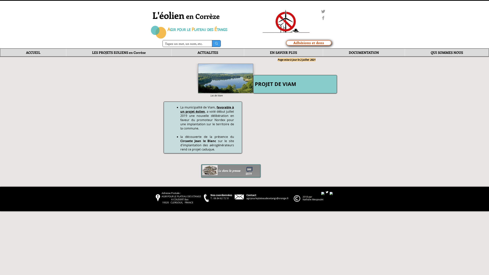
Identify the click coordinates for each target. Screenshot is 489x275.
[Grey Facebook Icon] (323, 18)
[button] (119, 52)
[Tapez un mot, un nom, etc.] (216, 43)
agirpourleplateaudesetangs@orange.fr (267, 198)
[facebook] (322, 193)
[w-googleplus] (331, 193)
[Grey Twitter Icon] (323, 11)
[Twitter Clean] (327, 192)
